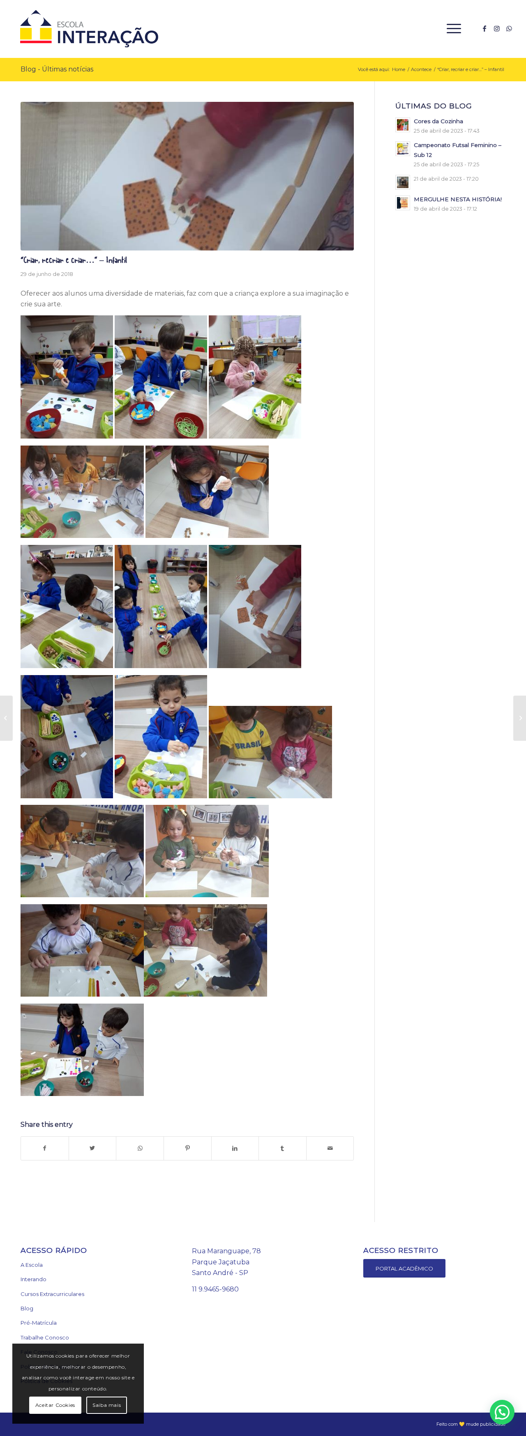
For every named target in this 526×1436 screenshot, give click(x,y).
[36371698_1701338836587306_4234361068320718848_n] (187, 176)
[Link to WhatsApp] (509, 28)
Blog (27, 1308)
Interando (33, 1279)
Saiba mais (106, 1405)
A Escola (32, 1264)
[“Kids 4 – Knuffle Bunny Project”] (519, 718)
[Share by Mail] (330, 1148)
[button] (502, 1412)
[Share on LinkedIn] (235, 1148)
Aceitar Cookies (55, 1405)
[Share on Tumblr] (282, 1148)
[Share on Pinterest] (187, 1148)
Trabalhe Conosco (45, 1337)
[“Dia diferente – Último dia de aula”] (6, 718)
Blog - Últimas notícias (57, 69)
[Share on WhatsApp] (140, 1148)
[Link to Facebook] (484, 28)
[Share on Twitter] (92, 1148)
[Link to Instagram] (497, 28)
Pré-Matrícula (39, 1322)
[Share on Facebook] (45, 1148)
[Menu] (451, 28)
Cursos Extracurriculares (52, 1294)
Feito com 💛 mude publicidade (470, 1424)
